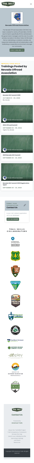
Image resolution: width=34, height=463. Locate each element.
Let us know (13, 219)
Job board (17, 440)
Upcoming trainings (17, 438)
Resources (17, 442)
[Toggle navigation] (31, 4)
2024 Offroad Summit (10, 125)
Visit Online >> (17, 50)
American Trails (17, 423)
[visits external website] (16, 243)
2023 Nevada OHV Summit (11, 155)
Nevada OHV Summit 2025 (11, 95)
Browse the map (17, 434)
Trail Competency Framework (17, 432)
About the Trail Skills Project (17, 430)
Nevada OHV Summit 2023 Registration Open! (16, 184)
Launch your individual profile (17, 436)
